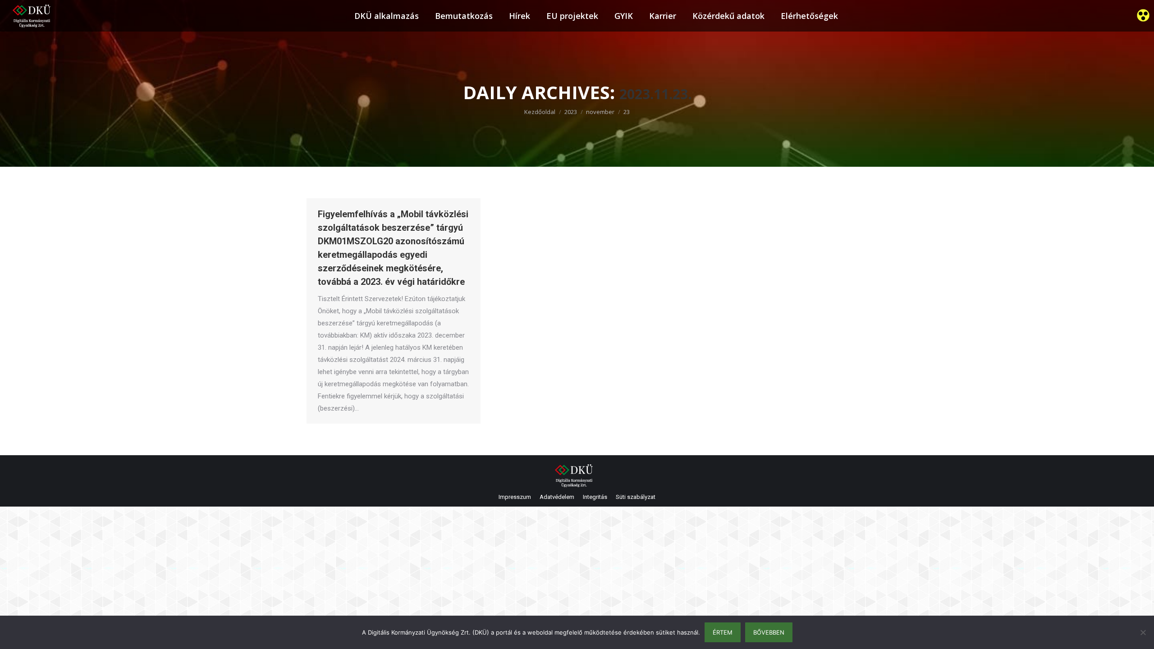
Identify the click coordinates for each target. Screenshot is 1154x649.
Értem (723, 632)
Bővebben (768, 632)
